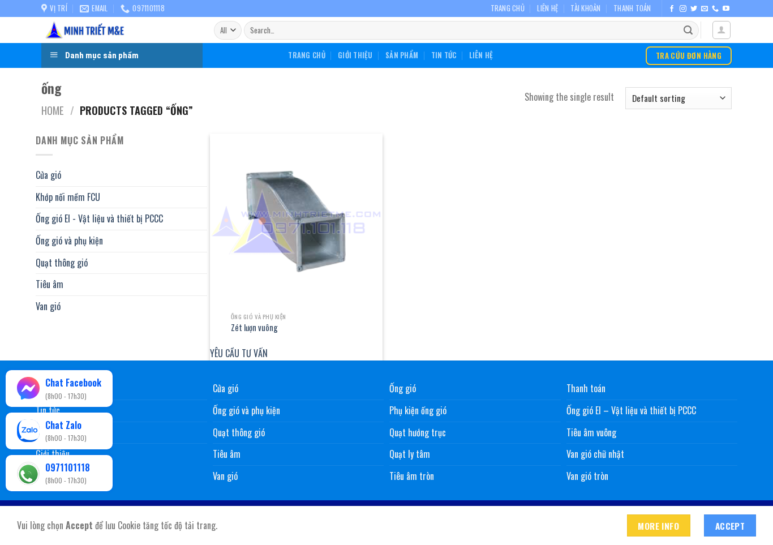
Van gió (48, 305)
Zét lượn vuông (254, 328)
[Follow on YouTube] (726, 9)
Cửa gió (48, 175)
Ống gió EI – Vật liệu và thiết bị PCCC (631, 410)
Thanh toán (632, 8)
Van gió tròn (587, 476)
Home (52, 110)
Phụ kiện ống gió (417, 410)
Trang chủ (508, 8)
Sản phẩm (401, 55)
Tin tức (444, 55)
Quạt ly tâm (409, 454)
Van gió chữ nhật (595, 454)
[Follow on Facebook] (671, 9)
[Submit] (688, 30)
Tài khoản (585, 8)
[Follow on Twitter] (693, 9)
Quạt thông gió (62, 262)
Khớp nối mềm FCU (68, 196)
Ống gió (402, 388)
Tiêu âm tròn (411, 476)
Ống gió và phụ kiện (69, 240)
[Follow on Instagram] (683, 9)
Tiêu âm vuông (591, 432)
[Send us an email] (704, 9)
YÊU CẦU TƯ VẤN (239, 353)
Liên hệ (547, 8)
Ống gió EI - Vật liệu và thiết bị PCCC (99, 218)
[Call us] (715, 9)
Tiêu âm (49, 284)
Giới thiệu (355, 55)
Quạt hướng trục (417, 432)
